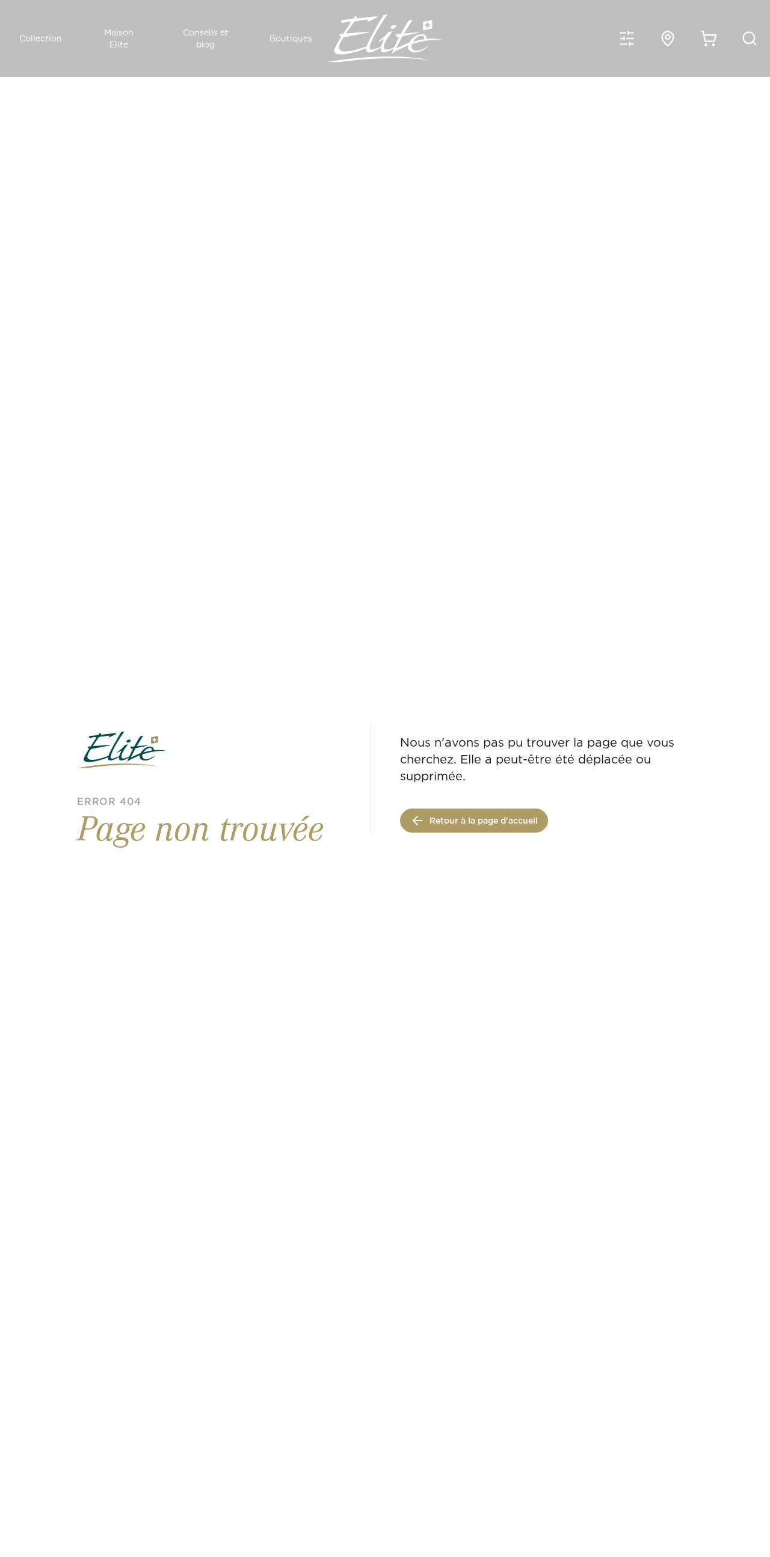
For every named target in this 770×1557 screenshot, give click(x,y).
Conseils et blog (206, 38)
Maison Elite (119, 38)
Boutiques (291, 38)
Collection (40, 38)
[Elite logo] (385, 38)
